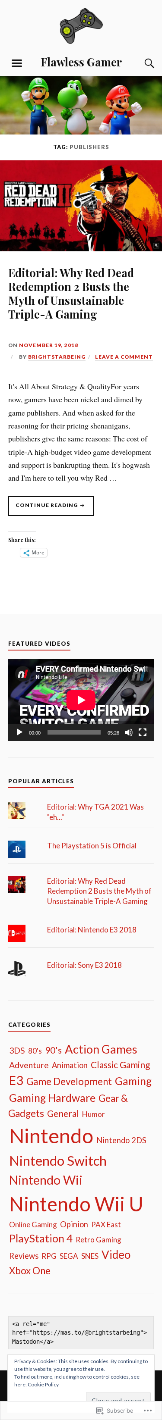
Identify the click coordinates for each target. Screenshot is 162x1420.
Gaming (133, 1081)
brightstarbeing (57, 356)
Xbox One (30, 1270)
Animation (70, 1065)
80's (35, 1050)
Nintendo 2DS (121, 1140)
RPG (49, 1255)
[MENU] (16, 63)
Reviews (23, 1255)
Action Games (101, 1049)
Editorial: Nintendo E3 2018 (92, 929)
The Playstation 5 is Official (92, 845)
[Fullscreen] (142, 732)
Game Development (69, 1081)
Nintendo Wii (46, 1180)
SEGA (69, 1255)
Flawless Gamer (81, 61)
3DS (17, 1050)
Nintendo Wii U (76, 1204)
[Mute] (128, 732)
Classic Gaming (120, 1064)
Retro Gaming (98, 1239)
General (63, 1113)
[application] (81, 700)
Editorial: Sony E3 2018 (84, 965)
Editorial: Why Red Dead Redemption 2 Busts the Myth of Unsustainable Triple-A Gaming (71, 293)
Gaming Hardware (52, 1098)
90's (53, 1050)
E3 (16, 1080)
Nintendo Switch (58, 1160)
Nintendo (51, 1135)
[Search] (140, 63)
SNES (89, 1255)
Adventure (29, 1065)
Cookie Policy (43, 1384)
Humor (93, 1114)
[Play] (19, 732)
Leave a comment (124, 356)
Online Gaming (33, 1224)
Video (116, 1254)
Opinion (74, 1224)
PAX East (106, 1224)
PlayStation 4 (41, 1238)
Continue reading (43, 508)
